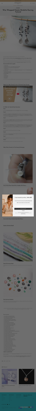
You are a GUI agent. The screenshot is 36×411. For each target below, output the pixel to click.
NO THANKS (23, 210)
